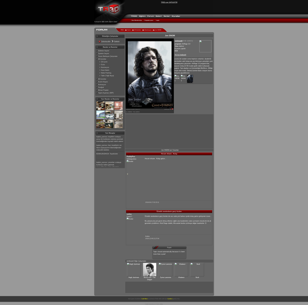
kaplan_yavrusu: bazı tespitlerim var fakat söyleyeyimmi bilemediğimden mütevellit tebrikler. (109, 147)
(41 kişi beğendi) (180, 55)
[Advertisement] (169, 131)
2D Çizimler (137, 30)
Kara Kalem (105, 70)
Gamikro (170, 298)
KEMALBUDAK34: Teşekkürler (107, 154)
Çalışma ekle (105, 41)
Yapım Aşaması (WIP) (106, 93)
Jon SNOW (158, 30)
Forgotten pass (148, 20)
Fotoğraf (101, 87)
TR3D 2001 (158, 298)
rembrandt (178, 41)
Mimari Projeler (103, 90)
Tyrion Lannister (165, 277)
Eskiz (103, 64)
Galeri (129, 30)
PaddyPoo (131, 156)
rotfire (129, 214)
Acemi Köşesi (103, 82)
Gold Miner (144, 298)
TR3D (122, 30)
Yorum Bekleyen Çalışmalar (107, 56)
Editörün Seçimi (103, 51)
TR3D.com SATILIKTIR (169, 2)
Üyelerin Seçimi (103, 53)
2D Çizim (104, 62)
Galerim (116, 41)
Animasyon (102, 84)
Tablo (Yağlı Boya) (107, 76)
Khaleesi (181, 277)
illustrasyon (147, 30)
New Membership (137, 20)
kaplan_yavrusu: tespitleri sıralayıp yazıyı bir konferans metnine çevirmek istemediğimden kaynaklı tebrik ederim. (110, 139)
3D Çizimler (102, 79)
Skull (197, 277)
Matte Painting (106, 73)
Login (157, 20)
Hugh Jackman (133, 277)
